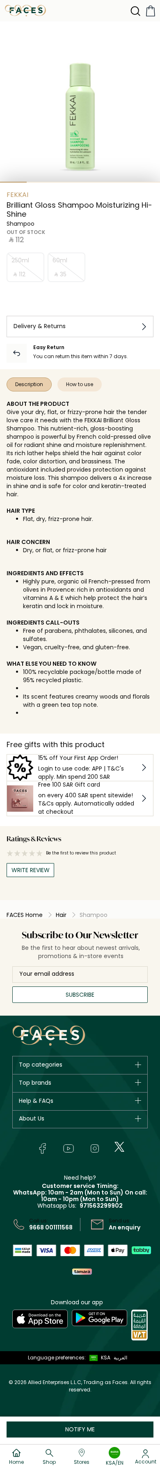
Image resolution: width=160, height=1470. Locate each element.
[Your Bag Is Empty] (150, 10)
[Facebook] (42, 1148)
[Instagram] (94, 1148)
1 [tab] (13, 182)
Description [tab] (29, 384)
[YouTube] (68, 1148)
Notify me (80, 1429)
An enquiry (124, 1227)
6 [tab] (146, 182)
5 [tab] (120, 182)
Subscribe (80, 995)
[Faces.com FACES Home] (25, 10)
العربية (120, 1357)
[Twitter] (119, 1147)
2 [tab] (40, 182)
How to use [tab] (79, 384)
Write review (30, 870)
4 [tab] (93, 182)
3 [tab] (66, 182)
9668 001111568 (51, 1227)
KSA (105, 1357)
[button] (98, 1357)
